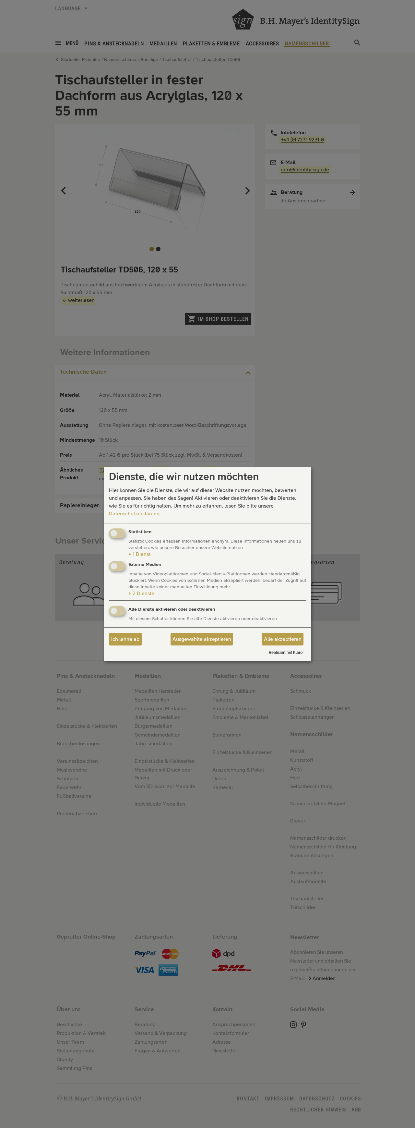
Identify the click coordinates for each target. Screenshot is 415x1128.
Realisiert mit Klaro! (286, 653)
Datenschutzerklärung (134, 513)
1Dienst (139, 554)
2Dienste (141, 593)
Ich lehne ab (125, 639)
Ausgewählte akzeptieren (201, 639)
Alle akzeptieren (283, 639)
